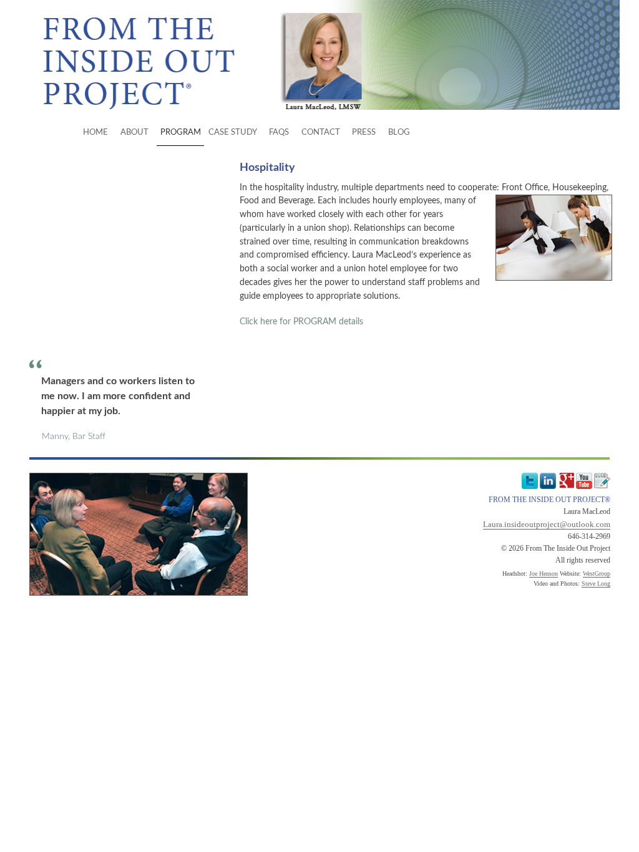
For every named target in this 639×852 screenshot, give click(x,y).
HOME (95, 132)
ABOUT (134, 132)
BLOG (399, 132)
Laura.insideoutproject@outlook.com (546, 524)
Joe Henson (543, 573)
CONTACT (320, 132)
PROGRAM (180, 132)
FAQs (279, 132)
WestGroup (596, 573)
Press (364, 132)
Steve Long (596, 583)
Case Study (232, 132)
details (301, 321)
